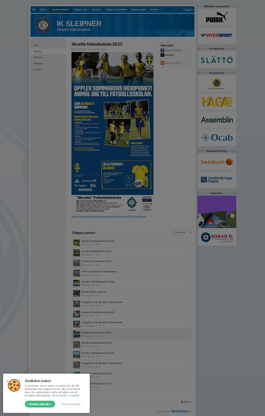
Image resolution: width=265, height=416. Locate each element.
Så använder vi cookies (66, 395)
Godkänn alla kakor (40, 404)
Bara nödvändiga (71, 404)
